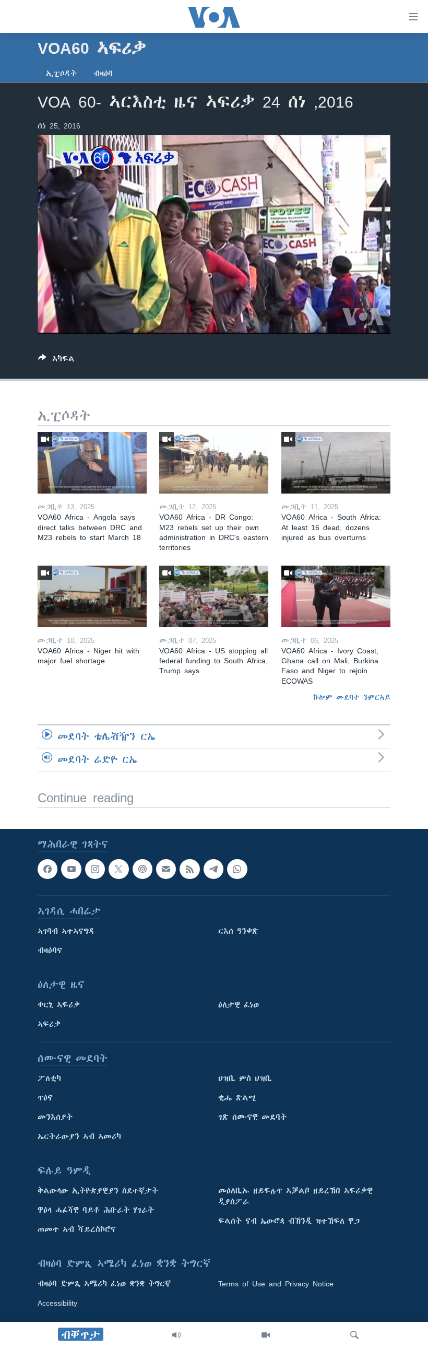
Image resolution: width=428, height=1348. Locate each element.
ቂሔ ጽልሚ (237, 1098)
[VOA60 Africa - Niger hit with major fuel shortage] (92, 596)
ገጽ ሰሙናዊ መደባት (252, 1117)
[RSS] (189, 869)
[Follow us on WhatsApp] (237, 869)
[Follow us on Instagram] (95, 869)
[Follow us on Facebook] (47, 869)
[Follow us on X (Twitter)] (118, 869)
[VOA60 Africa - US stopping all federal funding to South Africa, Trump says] (213, 596)
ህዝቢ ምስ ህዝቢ (245, 1078)
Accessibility (57, 1303)
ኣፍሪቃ (49, 1024)
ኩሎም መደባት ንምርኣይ (351, 697)
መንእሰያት (55, 1117)
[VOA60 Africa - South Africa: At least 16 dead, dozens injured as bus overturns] (335, 463)
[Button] (56, 360)
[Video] (265, 1335)
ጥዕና (45, 1098)
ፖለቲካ (49, 1078)
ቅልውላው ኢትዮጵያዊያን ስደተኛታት (98, 1190)
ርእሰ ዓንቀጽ (238, 931)
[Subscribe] (166, 869)
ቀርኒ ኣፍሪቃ (59, 1005)
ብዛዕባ (103, 73)
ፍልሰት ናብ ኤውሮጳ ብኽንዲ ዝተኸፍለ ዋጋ (289, 1221)
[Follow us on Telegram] (213, 869)
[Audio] (176, 1335)
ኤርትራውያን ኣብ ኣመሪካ (79, 1136)
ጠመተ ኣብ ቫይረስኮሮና (77, 1229)
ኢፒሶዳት (61, 73)
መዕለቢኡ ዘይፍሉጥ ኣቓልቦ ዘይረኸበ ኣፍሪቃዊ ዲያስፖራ (295, 1196)
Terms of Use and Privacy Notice (276, 1283)
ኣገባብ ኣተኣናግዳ (66, 931)
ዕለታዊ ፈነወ (238, 1005)
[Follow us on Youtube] (71, 869)
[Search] (354, 1335)
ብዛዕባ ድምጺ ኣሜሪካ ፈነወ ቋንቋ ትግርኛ (104, 1283)
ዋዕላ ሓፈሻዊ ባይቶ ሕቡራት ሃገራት (96, 1210)
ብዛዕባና (50, 950)
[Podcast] (142, 869)
